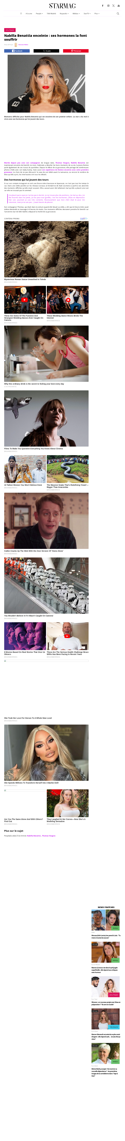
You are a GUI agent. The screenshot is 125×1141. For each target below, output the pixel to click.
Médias (75, 14)
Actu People (114, 995)
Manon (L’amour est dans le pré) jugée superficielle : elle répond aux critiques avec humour (104, 970)
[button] (103, 7)
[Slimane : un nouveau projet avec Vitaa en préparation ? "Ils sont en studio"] (106, 986)
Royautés (63, 14)
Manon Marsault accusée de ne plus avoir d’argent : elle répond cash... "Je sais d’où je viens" (106, 1036)
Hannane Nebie (23, 44)
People (38, 14)
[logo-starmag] (62, 5)
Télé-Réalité (51, 14)
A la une (29, 14)
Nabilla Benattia (78, 163)
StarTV (86, 14)
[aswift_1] (62, 20)
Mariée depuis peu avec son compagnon (22, 163)
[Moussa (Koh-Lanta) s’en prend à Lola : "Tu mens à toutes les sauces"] (106, 920)
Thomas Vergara (62, 163)
